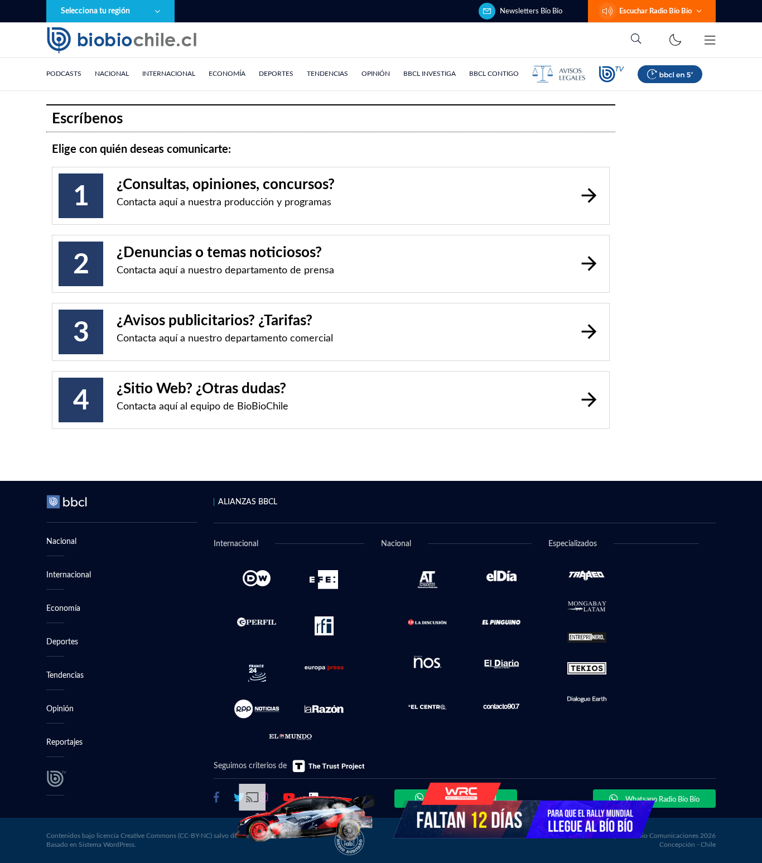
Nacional (112, 73)
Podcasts (63, 73)
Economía (227, 73)
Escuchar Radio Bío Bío (655, 11)
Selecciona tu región (95, 11)
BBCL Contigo (494, 73)
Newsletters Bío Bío (531, 11)
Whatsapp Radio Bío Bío (662, 799)
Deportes (276, 73)
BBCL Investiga (429, 73)
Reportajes (64, 742)
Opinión (375, 73)
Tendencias (327, 73)
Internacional (168, 73)
